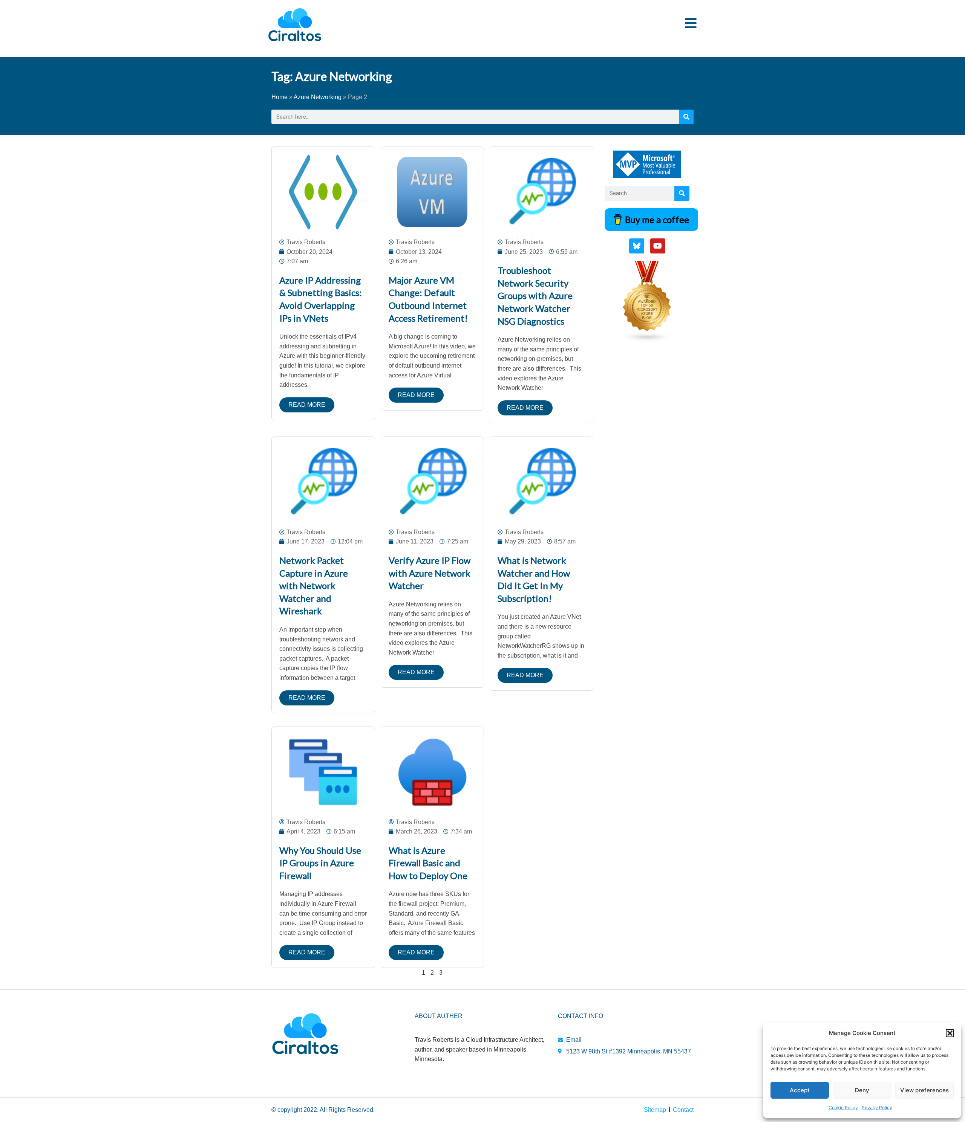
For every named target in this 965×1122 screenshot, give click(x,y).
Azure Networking (318, 97)
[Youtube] (657, 245)
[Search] (686, 117)
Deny (862, 1090)
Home (279, 97)
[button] (950, 1033)
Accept (800, 1090)
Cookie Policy (843, 1107)
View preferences (924, 1090)
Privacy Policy (877, 1107)
